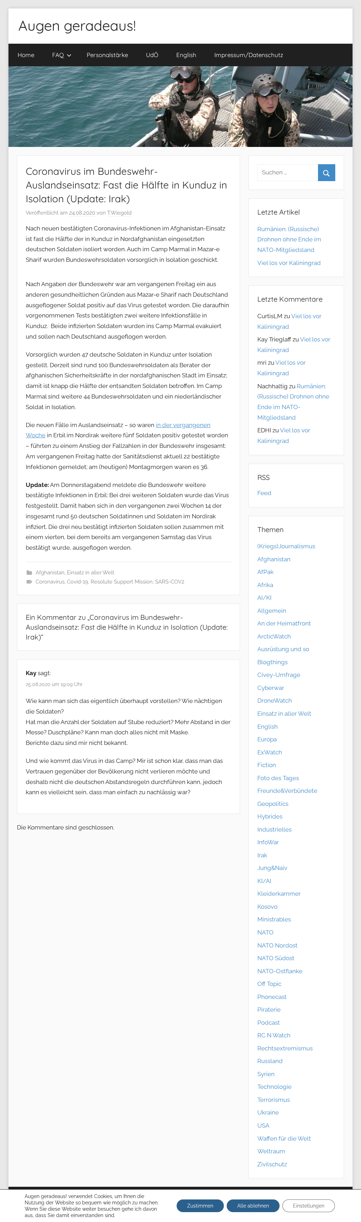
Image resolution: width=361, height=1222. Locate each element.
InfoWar (268, 842)
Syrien (266, 1074)
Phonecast (272, 996)
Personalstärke (107, 54)
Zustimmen (200, 1206)
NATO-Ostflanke (279, 971)
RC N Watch (273, 1035)
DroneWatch (274, 700)
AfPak (265, 571)
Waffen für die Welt (284, 1138)
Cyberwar (270, 687)
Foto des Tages (278, 778)
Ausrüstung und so (283, 649)
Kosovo (267, 906)
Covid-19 (77, 582)
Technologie (274, 1086)
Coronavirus (50, 582)
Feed (264, 492)
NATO (265, 932)
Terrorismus (273, 1099)
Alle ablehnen (253, 1206)
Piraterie (269, 1009)
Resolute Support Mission (122, 582)
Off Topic (269, 983)
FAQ (58, 54)
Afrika (265, 584)
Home (26, 54)
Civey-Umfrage (278, 674)
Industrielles (274, 829)
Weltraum (271, 1151)
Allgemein (271, 610)
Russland (270, 1060)
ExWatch (269, 752)
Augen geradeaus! (77, 25)
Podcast (268, 1022)
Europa (267, 739)
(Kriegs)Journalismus (286, 546)
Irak (262, 855)
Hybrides (269, 816)
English (186, 54)
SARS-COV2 (169, 582)
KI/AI (264, 880)
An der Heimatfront (284, 623)
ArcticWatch (274, 636)
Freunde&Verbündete (287, 790)
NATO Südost (275, 958)
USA (263, 1125)
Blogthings (272, 662)
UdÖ (152, 54)
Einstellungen (308, 1206)
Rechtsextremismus (285, 1048)
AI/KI (264, 597)
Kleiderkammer (279, 893)
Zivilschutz (272, 1164)
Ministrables (274, 919)
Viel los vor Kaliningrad (289, 262)
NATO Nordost (277, 945)
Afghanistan (50, 572)
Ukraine (268, 1112)
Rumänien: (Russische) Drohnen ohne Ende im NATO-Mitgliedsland (289, 240)
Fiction (266, 765)
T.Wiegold (119, 213)
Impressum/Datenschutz (248, 54)
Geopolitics (272, 803)
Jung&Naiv (272, 867)
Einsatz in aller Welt (90, 572)
